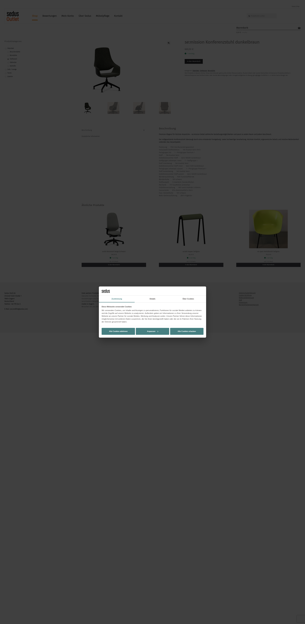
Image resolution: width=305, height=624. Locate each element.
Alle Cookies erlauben (187, 331)
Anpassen (151, 331)
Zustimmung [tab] (117, 299)
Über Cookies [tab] (188, 299)
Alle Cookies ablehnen (118, 331)
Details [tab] (152, 299)
